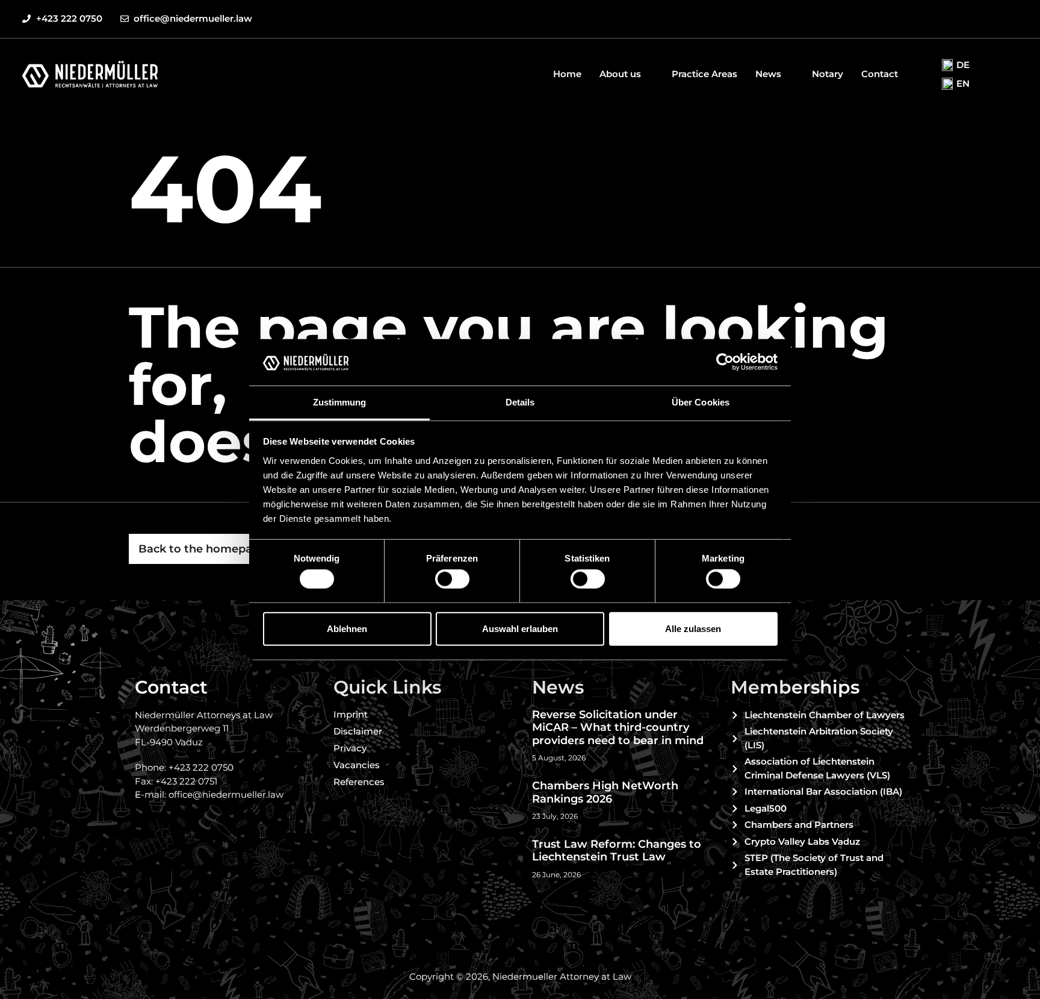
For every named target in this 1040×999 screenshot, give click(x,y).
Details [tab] (520, 402)
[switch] (452, 579)
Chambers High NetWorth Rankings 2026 (605, 792)
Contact (879, 74)
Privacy (350, 748)
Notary (827, 74)
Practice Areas (704, 74)
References (359, 782)
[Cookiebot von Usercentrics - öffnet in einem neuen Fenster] (725, 362)
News (768, 74)
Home (567, 74)
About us (620, 74)
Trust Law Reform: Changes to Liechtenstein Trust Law (616, 851)
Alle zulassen (693, 628)
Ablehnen (347, 628)
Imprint (350, 714)
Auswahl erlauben (520, 628)
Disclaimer (357, 731)
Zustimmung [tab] (340, 402)
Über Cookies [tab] (700, 402)
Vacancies (356, 765)
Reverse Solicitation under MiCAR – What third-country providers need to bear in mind (618, 727)
